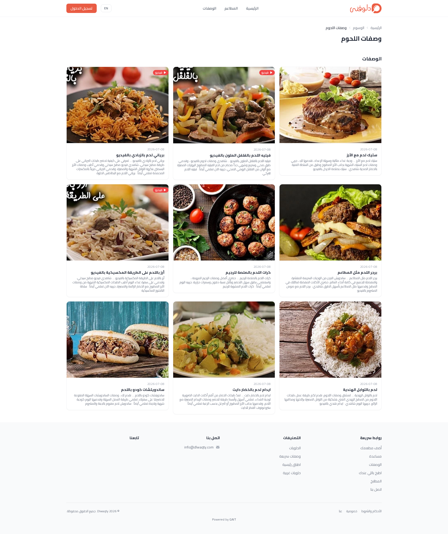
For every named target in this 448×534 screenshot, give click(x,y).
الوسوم (358, 27)
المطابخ (376, 481)
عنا (340, 511)
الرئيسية (252, 8)
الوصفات (209, 8)
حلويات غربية (292, 472)
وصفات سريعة (290, 456)
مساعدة (375, 456)
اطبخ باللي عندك (370, 472)
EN (106, 8)
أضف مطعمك (371, 448)
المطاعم (231, 8)
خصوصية (351, 511)
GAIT (232, 519)
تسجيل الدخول (82, 8)
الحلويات (295, 448)
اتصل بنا (376, 489)
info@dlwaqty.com (199, 447)
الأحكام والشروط (371, 511)
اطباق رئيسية (291, 464)
